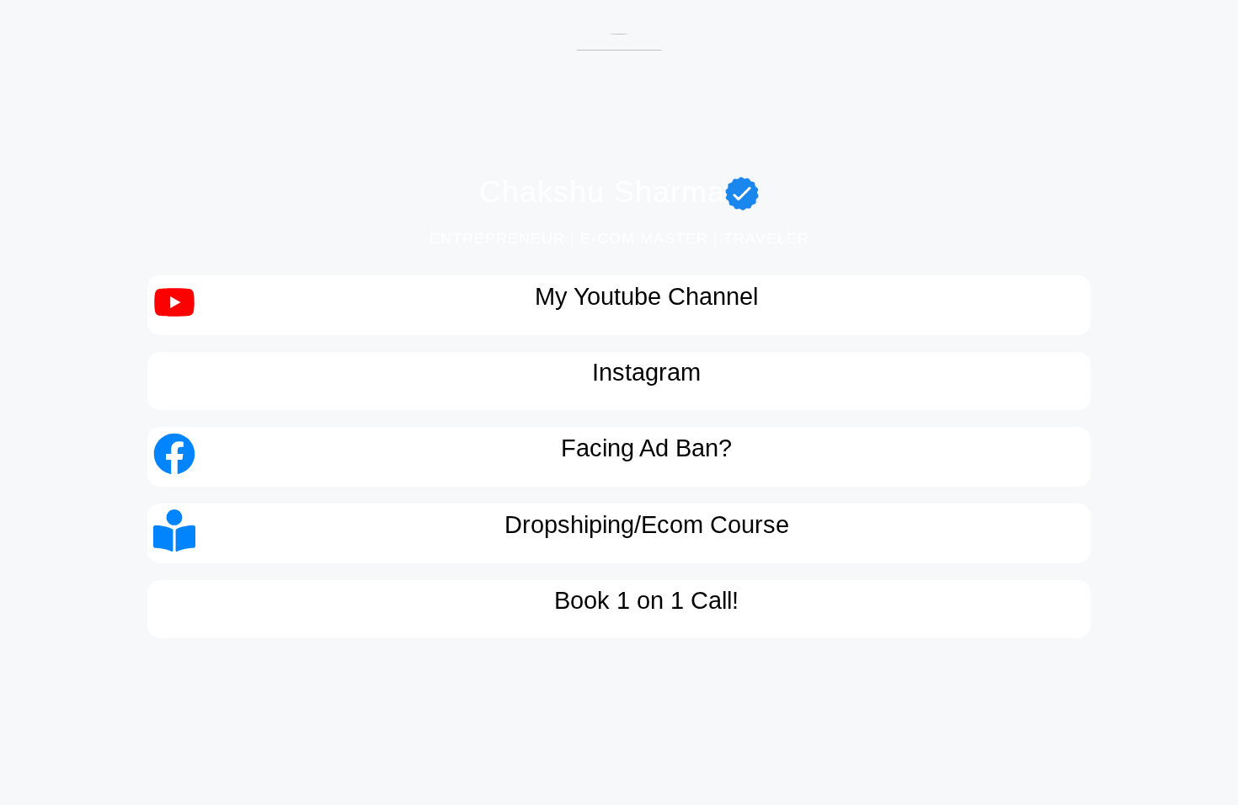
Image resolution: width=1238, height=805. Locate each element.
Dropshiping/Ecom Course (646, 524)
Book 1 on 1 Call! (646, 600)
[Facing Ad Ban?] (174, 457)
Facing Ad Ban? (646, 447)
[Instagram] (174, 381)
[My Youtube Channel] (174, 305)
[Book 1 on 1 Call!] (174, 609)
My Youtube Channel (646, 296)
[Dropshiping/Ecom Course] (174, 533)
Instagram (646, 372)
